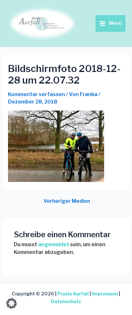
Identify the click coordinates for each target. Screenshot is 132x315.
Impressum (105, 294)
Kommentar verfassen (36, 94)
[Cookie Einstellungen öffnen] (11, 307)
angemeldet (53, 244)
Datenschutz (66, 301)
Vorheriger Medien (67, 201)
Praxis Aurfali (73, 294)
